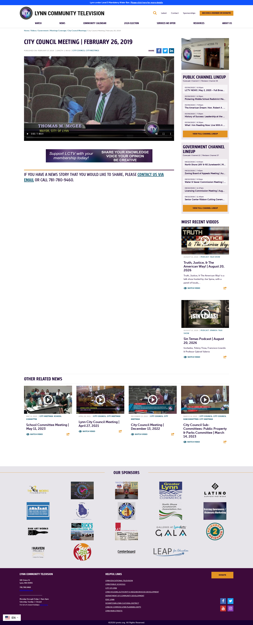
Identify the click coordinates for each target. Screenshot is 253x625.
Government (43, 31)
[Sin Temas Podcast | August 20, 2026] (205, 314)
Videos (33, 31)
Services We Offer (166, 23)
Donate (222, 575)
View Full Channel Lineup (205, 134)
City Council (78, 51)
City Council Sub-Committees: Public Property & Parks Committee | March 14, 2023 (205, 430)
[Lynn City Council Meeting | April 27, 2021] (100, 400)
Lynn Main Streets (113, 611)
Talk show (215, 257)
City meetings (92, 51)
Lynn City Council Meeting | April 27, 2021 (99, 424)
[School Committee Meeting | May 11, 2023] (48, 400)
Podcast (205, 257)
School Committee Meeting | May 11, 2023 (47, 427)
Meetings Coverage (58, 31)
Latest (164, 13)
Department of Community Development (124, 596)
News (62, 23)
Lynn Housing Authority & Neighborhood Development (132, 592)
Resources (198, 23)
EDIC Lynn (109, 599)
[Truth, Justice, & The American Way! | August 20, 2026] (205, 240)
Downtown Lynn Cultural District (122, 603)
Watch (38, 23)
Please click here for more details (147, 2)
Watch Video (194, 288)
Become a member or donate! (216, 13)
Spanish (213, 330)
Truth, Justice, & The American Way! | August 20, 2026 (204, 266)
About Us (227, 23)
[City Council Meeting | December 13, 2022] (153, 400)
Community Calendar (94, 23)
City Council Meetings (77, 31)
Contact (175, 13)
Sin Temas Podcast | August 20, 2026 (204, 341)
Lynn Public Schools (115, 584)
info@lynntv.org (26, 590)
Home (26, 31)
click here (44, 605)
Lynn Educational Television (119, 581)
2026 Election (131, 23)
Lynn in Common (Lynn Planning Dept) (123, 607)
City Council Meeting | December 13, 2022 (147, 427)
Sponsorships (189, 13)
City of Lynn (111, 588)
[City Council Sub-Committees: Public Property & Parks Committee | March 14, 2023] (205, 400)
